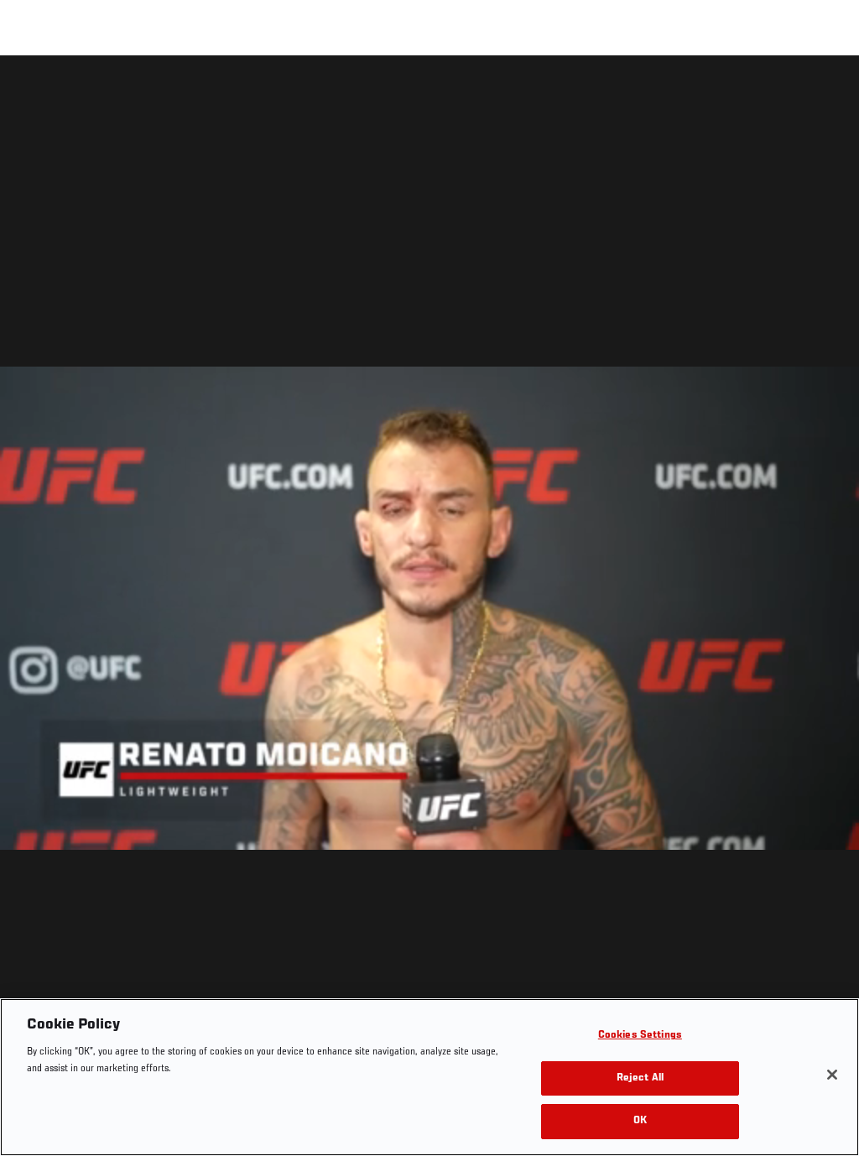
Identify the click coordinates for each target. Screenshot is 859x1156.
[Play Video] (430, 608)
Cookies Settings (640, 1035)
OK (640, 1121)
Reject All (640, 1078)
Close (827, 89)
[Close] (832, 1074)
